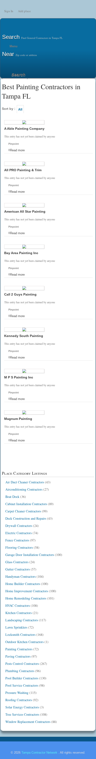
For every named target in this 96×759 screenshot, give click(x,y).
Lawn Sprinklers (16, 627)
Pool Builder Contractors (21, 678)
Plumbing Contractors (19, 671)
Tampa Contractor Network (39, 752)
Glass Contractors (16, 562)
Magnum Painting (18, 419)
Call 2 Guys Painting (20, 294)
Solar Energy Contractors (22, 707)
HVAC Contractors (17, 605)
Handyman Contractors (20, 576)
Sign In (8, 11)
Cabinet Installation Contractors (26, 504)
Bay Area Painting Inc (21, 253)
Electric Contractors (18, 533)
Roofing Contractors (18, 700)
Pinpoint (13, 143)
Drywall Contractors (18, 525)
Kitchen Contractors (18, 613)
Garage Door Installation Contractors (29, 554)
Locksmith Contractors (20, 634)
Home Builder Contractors (22, 583)
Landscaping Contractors (21, 620)
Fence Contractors (17, 540)
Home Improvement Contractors (26, 591)
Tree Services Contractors (22, 714)
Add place (24, 11)
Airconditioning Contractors (23, 489)
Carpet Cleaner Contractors (23, 511)
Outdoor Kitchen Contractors (24, 642)
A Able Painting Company (24, 128)
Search (18, 74)
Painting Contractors (18, 649)
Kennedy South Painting (23, 336)
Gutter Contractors (17, 569)
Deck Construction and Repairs (25, 518)
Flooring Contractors (19, 547)
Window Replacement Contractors (27, 721)
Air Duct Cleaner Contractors (24, 482)
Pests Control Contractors (22, 663)
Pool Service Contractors (21, 685)
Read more (17, 150)
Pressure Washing (16, 692)
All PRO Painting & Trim (22, 170)
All (20, 109)
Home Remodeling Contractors (25, 598)
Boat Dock (12, 496)
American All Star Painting (24, 211)
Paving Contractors (18, 656)
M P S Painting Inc (18, 377)
